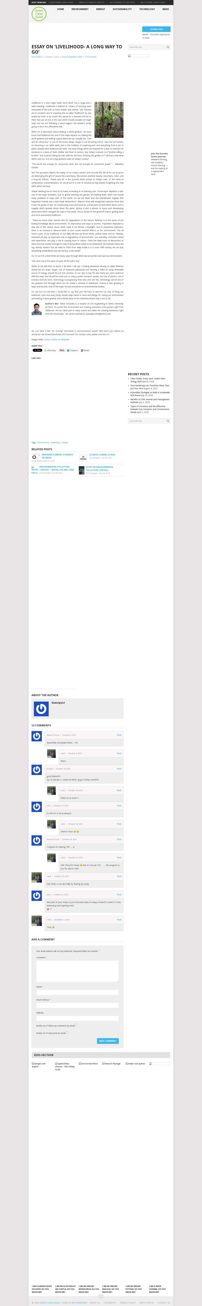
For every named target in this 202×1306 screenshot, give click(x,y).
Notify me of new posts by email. (51, 1033)
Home (60, 9)
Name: (39, 986)
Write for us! (146, 1303)
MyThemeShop (79, 1303)
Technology (147, 9)
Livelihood (55, 442)
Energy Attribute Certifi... (92, 2)
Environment (80, 9)
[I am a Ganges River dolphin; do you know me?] (42, 1172)
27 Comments (91, 473)
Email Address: (43, 999)
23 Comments (45, 473)
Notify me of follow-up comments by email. (55, 1026)
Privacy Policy (128, 1303)
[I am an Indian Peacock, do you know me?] (112, 1172)
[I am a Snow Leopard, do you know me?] (159, 1172)
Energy (100, 9)
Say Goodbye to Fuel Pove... (122, 2)
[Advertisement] (85, 33)
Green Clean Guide (49, 1303)
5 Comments (36, 461)
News (166, 9)
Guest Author (37, 57)
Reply (119, 735)
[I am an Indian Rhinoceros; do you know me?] (89, 1172)
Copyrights (110, 1303)
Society (65, 442)
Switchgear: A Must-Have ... (153, 2)
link (108, 334)
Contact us (164, 1303)
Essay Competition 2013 (72, 57)
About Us (95, 1303)
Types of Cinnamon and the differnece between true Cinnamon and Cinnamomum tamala (149, 409)
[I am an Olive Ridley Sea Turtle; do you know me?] (65, 1172)
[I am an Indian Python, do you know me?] (136, 1172)
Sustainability (122, 9)
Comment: (41, 957)
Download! (156, 29)
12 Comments (90, 57)
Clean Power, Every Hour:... (61, 2)
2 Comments (94, 458)
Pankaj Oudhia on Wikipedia (56, 339)
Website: (40, 1013)
